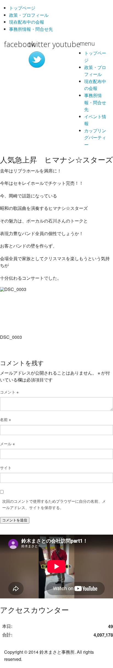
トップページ (22, 8)
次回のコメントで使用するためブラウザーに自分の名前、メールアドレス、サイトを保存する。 (54, 504)
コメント (9, 392)
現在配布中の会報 (26, 22)
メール (7, 443)
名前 (5, 419)
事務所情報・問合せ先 (31, 29)
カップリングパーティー (95, 137)
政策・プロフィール (29, 15)
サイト (6, 467)
